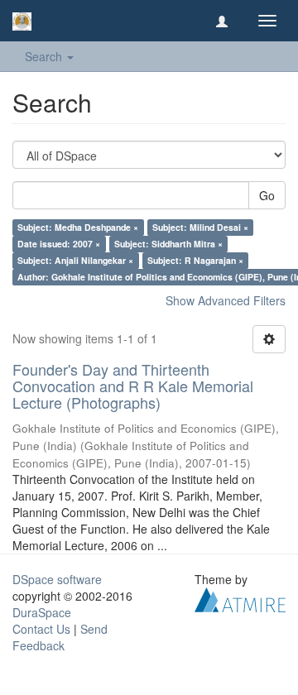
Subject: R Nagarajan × (195, 260)
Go (267, 195)
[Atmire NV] (240, 598)
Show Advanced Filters (226, 300)
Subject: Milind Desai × (200, 227)
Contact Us (41, 629)
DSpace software (57, 579)
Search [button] (45, 56)
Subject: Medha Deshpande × (77, 227)
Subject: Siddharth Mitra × (168, 243)
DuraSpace (41, 612)
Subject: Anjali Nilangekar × (75, 260)
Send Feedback (60, 637)
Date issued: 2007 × (58, 243)
